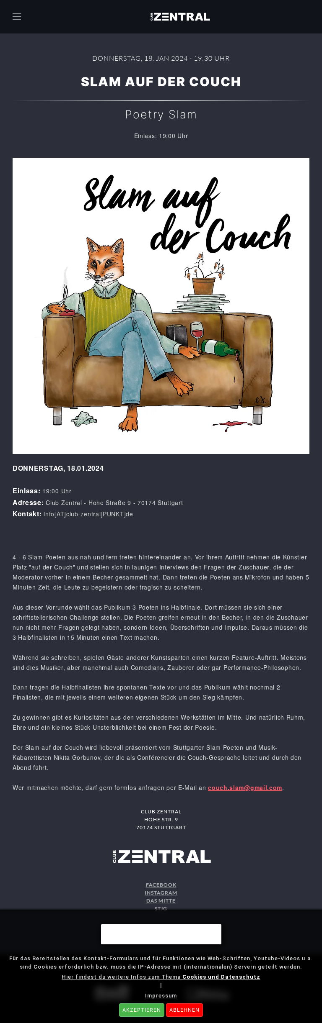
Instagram (161, 893)
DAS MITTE (161, 900)
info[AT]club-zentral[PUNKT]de (88, 514)
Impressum (161, 995)
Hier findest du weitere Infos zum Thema (161, 977)
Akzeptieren (141, 1010)
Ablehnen (184, 1010)
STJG (161, 908)
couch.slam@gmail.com (245, 787)
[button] (17, 16)
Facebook (161, 885)
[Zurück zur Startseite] (180, 16)
